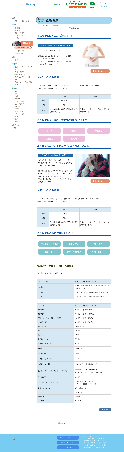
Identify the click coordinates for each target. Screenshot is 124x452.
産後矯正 (18, 30)
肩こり (17, 91)
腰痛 (16, 94)
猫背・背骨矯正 (20, 33)
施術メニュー (63, 12)
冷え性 (17, 109)
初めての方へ (47, 12)
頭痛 (16, 96)
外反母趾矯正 (20, 35)
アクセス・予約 (103, 12)
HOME (17, 12)
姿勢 (16, 119)
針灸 (16, 60)
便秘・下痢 (19, 111)
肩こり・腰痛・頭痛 (22, 21)
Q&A (89, 12)
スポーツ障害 (20, 72)
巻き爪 (17, 38)
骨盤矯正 (18, 28)
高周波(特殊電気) (21, 74)
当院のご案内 (31, 12)
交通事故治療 (20, 104)
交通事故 (78, 12)
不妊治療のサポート (22, 51)
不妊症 (17, 106)
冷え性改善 (19, 53)
